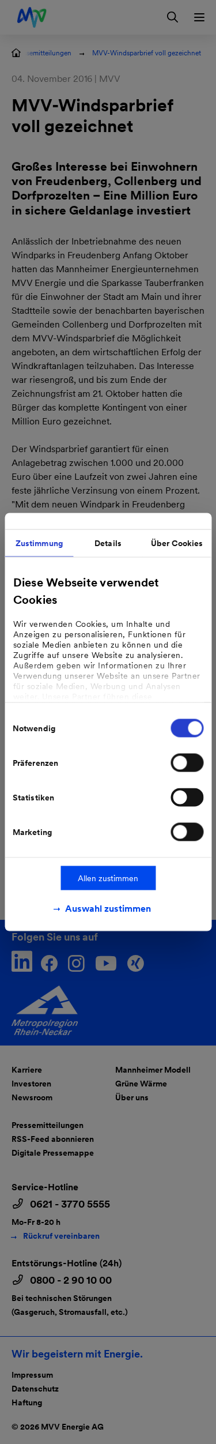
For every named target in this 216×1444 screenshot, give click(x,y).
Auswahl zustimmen (108, 908)
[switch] (186, 763)
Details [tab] (108, 543)
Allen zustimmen (108, 878)
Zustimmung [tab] (39, 543)
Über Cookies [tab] (177, 543)
